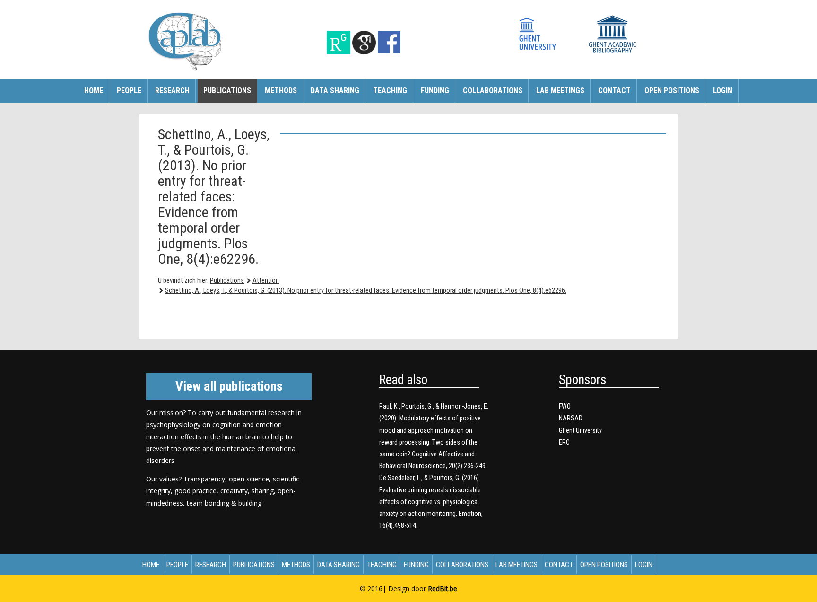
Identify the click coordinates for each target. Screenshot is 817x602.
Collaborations (492, 90)
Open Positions (671, 90)
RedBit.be (442, 588)
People (129, 90)
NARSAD (570, 418)
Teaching (390, 90)
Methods (281, 90)
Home (93, 90)
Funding (435, 90)
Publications (227, 90)
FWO (565, 406)
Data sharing (335, 90)
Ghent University (580, 430)
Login (722, 90)
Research (172, 90)
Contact (614, 90)
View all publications (229, 386)
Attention (265, 281)
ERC (564, 442)
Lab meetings (560, 90)
